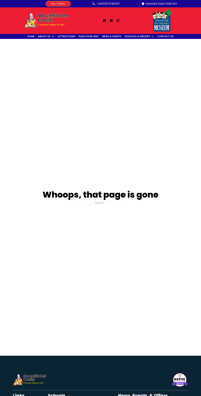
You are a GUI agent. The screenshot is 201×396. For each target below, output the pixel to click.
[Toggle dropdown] (53, 36)
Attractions (66, 36)
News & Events (111, 36)
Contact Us (165, 36)
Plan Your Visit (89, 36)
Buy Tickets (58, 3)
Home (30, 36)
